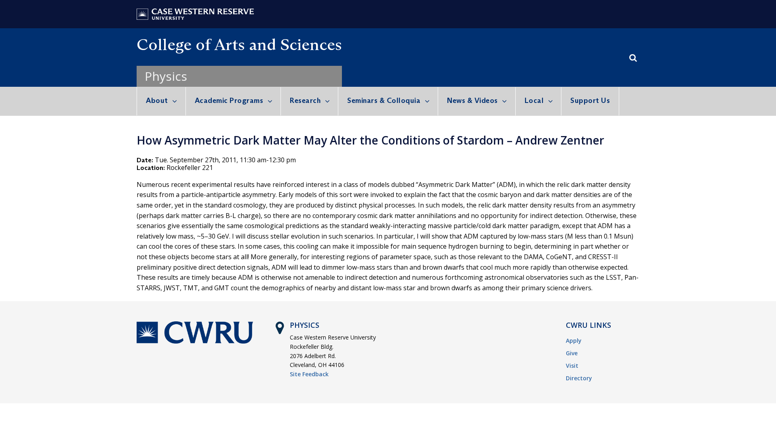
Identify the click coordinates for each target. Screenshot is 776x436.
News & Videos (472, 100)
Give (572, 353)
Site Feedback (309, 374)
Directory (579, 378)
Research (305, 100)
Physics (166, 76)
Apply (574, 340)
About (157, 100)
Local (534, 100)
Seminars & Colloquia (383, 100)
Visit (572, 365)
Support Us (590, 100)
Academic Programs (229, 100)
